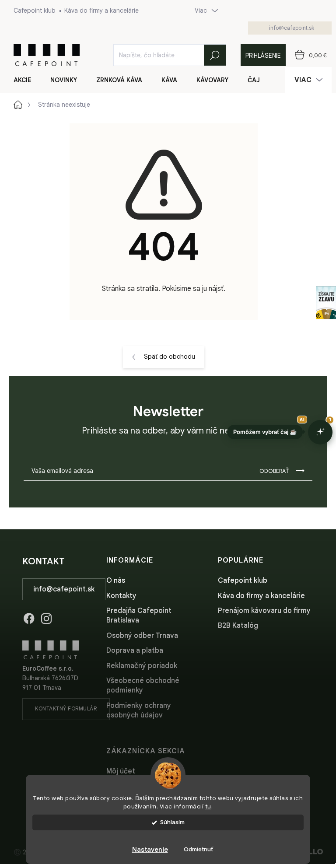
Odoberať (274, 471)
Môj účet (120, 771)
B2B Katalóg (238, 625)
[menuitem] (28, 80)
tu (208, 806)
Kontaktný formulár (66, 708)
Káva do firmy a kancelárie (101, 10)
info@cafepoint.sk (63, 589)
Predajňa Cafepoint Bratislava (139, 615)
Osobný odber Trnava (142, 635)
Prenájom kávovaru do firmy (264, 610)
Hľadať (215, 55)
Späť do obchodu (169, 356)
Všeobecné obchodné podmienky (142, 685)
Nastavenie (150, 850)
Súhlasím (172, 822)
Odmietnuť (198, 849)
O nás (115, 580)
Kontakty (121, 595)
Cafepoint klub (35, 10)
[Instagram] (46, 616)
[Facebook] (28, 616)
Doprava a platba (134, 650)
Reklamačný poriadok (141, 665)
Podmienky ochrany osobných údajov (138, 710)
